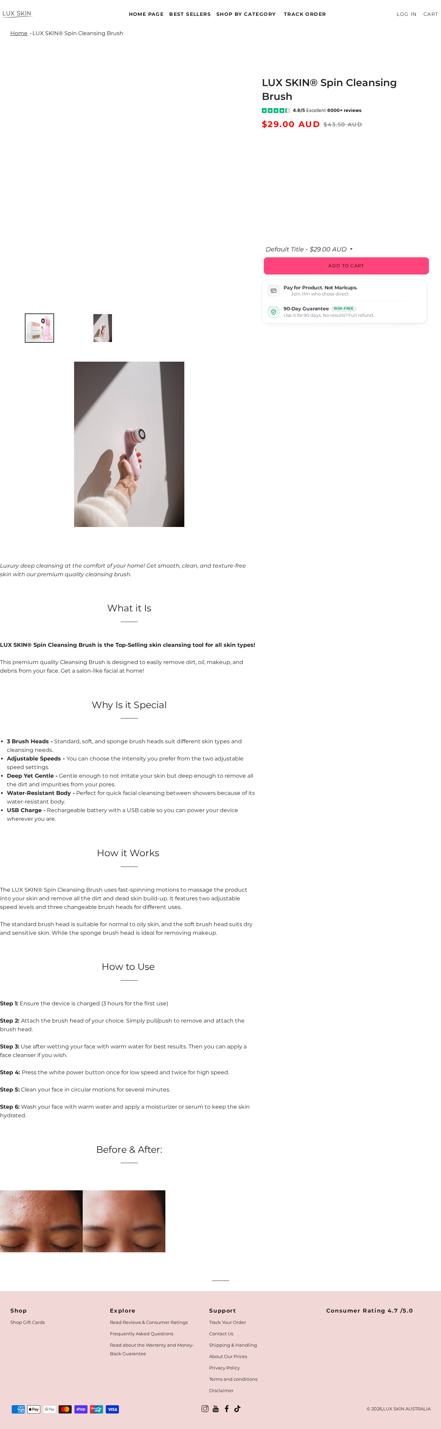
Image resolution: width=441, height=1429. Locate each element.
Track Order (305, 14)
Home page (146, 14)
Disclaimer (221, 1390)
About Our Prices (228, 1356)
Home (19, 33)
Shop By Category (246, 14)
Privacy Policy (224, 1367)
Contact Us (221, 1333)
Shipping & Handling (233, 1345)
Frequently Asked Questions (141, 1333)
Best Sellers (190, 14)
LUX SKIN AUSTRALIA (407, 1408)
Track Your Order (227, 1322)
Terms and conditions (233, 1379)
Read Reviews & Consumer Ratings (149, 1322)
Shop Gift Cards (27, 1322)
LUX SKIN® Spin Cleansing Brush (77, 33)
